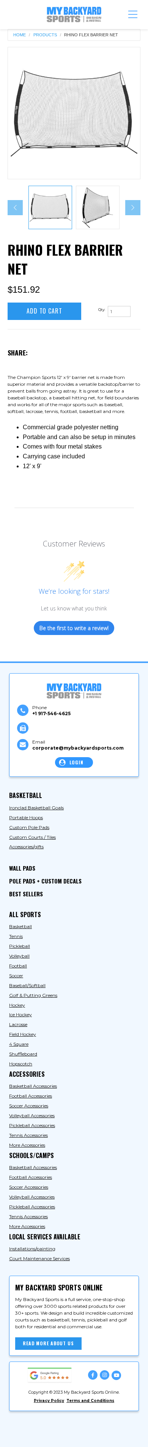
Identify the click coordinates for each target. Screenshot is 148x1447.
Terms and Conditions (90, 1400)
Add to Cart (44, 310)
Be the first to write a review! (74, 628)
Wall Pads (22, 868)
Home (19, 35)
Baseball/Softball (27, 985)
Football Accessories (30, 1096)
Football (18, 966)
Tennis (16, 936)
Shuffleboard (23, 1054)
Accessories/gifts (26, 846)
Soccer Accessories (28, 1106)
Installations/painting (32, 1248)
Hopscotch (20, 1064)
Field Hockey (22, 1034)
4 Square (18, 1044)
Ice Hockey (20, 1014)
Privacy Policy (49, 1400)
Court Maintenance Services (39, 1258)
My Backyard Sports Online (72, 1425)
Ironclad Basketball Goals (36, 807)
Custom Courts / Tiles (32, 837)
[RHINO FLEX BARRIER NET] (74, 113)
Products (45, 35)
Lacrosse (18, 1024)
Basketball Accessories (33, 1086)
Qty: (101, 309)
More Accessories (27, 1145)
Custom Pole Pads (29, 827)
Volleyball (19, 956)
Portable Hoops (26, 817)
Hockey (17, 1005)
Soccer (16, 975)
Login (76, 762)
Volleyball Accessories (32, 1115)
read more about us (48, 1343)
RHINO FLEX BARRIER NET (91, 35)
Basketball (20, 926)
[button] (133, 14)
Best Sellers (26, 894)
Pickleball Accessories (32, 1125)
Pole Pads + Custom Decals (45, 881)
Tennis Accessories (28, 1135)
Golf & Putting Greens (33, 995)
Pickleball (19, 946)
